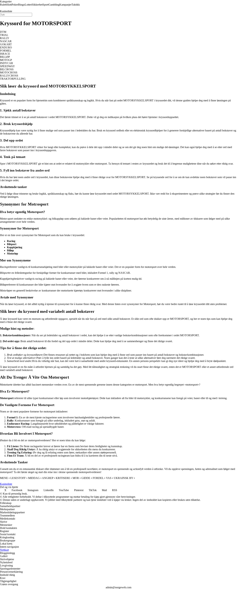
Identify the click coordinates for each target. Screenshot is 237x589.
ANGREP (47, 478)
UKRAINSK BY (123, 478)
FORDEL (98, 478)
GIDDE (85, 478)
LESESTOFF (18, 478)
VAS (108, 478)
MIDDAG (34, 478)
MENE (4, 478)
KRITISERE (63, 478)
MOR (76, 478)
